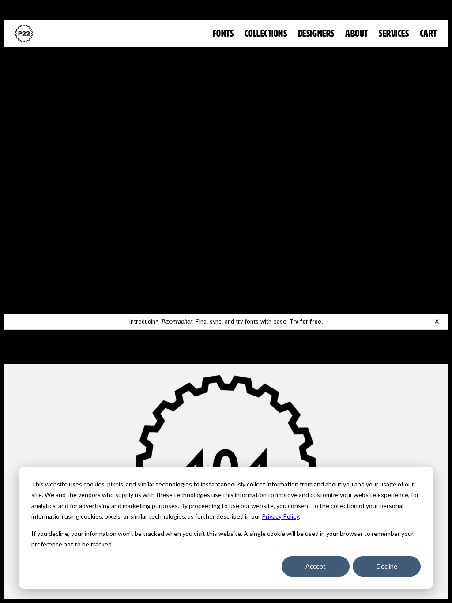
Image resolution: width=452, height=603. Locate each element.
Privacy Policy (280, 516)
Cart (428, 34)
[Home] (24, 33)
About (356, 34)
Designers (316, 34)
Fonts (223, 34)
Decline (387, 566)
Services (394, 34)
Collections (266, 34)
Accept (315, 566)
